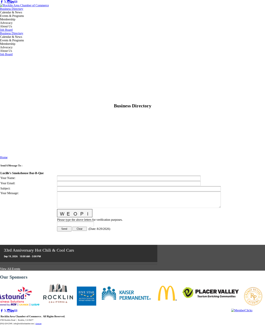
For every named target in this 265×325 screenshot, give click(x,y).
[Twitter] (5, 1)
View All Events (10, 268)
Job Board (6, 29)
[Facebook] (1, 1)
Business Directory (11, 8)
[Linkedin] (12, 1)
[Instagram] (8, 1)
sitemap (39, 323)
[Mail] (15, 1)
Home (4, 157)
